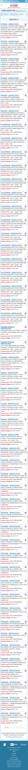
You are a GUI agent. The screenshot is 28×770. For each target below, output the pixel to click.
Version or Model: (5, 37)
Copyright (14, 753)
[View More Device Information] (25, 24)
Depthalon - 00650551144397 (10, 419)
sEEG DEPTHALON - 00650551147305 (11, 286)
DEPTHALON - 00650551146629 (10, 357)
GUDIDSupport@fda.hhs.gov (14, 737)
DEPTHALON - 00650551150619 (10, 78)
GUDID (14, 5)
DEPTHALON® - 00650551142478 (10, 671)
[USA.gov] (23, 745)
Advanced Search (14, 749)
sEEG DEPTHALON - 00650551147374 (11, 193)
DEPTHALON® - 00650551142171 (10, 698)
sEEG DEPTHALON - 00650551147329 (11, 259)
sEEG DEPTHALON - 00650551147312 (11, 273)
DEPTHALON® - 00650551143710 (10, 474)
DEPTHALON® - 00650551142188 (10, 682)
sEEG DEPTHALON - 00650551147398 (11, 165)
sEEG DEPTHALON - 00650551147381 (11, 179)
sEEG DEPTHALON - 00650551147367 (11, 206)
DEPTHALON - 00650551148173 (10, 95)
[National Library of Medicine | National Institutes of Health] (14, 745)
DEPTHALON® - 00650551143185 (10, 581)
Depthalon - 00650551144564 (10, 388)
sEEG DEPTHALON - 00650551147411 (11, 152)
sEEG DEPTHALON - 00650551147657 (11, 125)
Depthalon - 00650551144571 (9, 373)
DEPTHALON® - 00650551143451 (10, 486)
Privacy (14, 755)
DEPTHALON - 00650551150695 (10, 41)
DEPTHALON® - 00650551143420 (10, 526)
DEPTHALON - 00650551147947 (10, 111)
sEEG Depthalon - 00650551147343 (11, 234)
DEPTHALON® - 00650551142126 (10, 713)
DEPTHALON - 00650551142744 (10, 633)
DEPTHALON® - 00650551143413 (10, 540)
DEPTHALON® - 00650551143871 (10, 448)
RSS (14, 751)
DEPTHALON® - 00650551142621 (10, 659)
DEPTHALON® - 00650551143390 (10, 567)
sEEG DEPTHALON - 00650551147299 (11, 300)
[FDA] (26, 1)
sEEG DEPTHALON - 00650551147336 (11, 245)
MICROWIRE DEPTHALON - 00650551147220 (8, 327)
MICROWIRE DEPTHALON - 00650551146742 (8, 343)
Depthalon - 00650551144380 (10, 435)
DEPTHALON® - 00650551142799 (10, 622)
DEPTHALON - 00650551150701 (10, 24)
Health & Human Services (14, 766)
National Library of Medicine (11, 1)
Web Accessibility (14, 759)
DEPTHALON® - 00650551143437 (10, 513)
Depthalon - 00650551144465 (10, 404)
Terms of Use (14, 757)
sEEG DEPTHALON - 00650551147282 (11, 313)
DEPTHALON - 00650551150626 (10, 59)
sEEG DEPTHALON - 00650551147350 (11, 220)
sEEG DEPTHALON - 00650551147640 (11, 138)
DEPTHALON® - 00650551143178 (10, 594)
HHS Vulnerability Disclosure (14, 761)
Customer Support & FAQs (14, 747)
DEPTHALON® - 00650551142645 (10, 645)
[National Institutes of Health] (2, 1)
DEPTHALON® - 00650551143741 (10, 460)
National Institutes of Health (14, 763)
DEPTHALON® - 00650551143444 (10, 499)
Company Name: (5, 35)
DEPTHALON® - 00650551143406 (10, 554)
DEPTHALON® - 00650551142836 (10, 608)
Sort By (6, 14)
